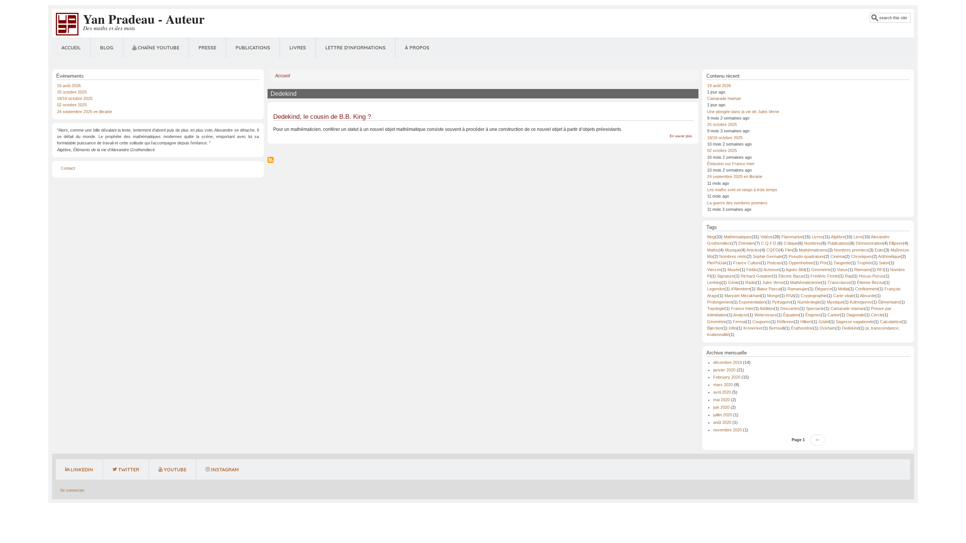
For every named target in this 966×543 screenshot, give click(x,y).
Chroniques (861, 256)
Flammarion (792, 237)
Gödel (823, 321)
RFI (880, 269)
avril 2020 (722, 392)
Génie (733, 282)
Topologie (715, 308)
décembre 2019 (727, 362)
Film (788, 250)
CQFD (772, 250)
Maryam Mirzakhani (742, 295)
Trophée (864, 263)
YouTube (175, 469)
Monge (773, 295)
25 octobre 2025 (72, 92)
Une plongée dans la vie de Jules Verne (743, 111)
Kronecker (753, 328)
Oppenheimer (801, 263)
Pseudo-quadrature (806, 256)
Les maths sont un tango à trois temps (742, 189)
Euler (879, 250)
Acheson (771, 269)
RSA (790, 295)
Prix (823, 263)
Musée (734, 269)
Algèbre (838, 237)
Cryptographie (814, 295)
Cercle (877, 315)
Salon (884, 263)
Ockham (827, 328)
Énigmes (813, 315)
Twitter (128, 469)
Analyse (740, 315)
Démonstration (869, 243)
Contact (68, 168)
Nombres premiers (851, 250)
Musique (732, 250)
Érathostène (802, 328)
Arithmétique (889, 256)
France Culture (747, 263)
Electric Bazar (791, 276)
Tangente (842, 263)
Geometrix (821, 269)
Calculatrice (890, 321)
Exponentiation (752, 302)
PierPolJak (717, 263)
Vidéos (766, 237)
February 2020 (726, 377)
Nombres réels (732, 256)
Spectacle (815, 308)
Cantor (834, 315)
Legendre (715, 289)
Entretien (746, 243)
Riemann (862, 269)
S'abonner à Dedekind (271, 160)
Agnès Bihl (795, 269)
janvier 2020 (724, 370)
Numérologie (808, 302)
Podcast (774, 263)
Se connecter (72, 490)
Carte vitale (843, 295)
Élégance (823, 289)
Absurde (867, 295)
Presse (207, 47)
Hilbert (806, 321)
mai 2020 (721, 399)
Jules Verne (773, 282)
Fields (751, 269)
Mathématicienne (805, 282)
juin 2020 (721, 407)
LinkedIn (82, 469)
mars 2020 (723, 384)
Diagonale (855, 315)
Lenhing (714, 282)
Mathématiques (738, 237)
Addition (767, 308)
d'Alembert (740, 289)
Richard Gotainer (756, 276)
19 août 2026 (69, 85)
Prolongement (719, 302)
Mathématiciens (813, 250)
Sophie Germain (767, 256)
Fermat (739, 321)
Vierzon (714, 269)
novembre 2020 (727, 430)
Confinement (866, 289)
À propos (417, 47)
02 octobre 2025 (72, 105)
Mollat (843, 289)
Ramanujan (798, 289)
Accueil (71, 47)
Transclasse (839, 282)
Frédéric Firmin (824, 276)
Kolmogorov (861, 302)
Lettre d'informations (355, 47)
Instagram (225, 469)
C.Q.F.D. (769, 243)
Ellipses (896, 243)
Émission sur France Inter (731, 163)
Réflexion (785, 321)
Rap (848, 276)
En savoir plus (681, 136)
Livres (297, 47)
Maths (712, 250)
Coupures (761, 321)
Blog (106, 47)
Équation (791, 315)
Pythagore (781, 302)
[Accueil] (67, 23)
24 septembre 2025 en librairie (84, 111)
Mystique (835, 302)
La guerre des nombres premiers (737, 203)
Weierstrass (765, 315)
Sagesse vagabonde (855, 321)
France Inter (742, 308)
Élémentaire (889, 302)
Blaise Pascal (769, 289)
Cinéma (837, 256)
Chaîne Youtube (158, 47)
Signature (725, 276)
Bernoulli (776, 328)
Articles (753, 250)
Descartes (790, 308)
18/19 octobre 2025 (74, 98)
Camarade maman (724, 98)
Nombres (812, 243)
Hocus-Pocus (871, 276)
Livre (858, 237)
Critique (791, 243)
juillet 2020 (722, 415)
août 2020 (722, 422)
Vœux (842, 269)
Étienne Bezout (870, 282)
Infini (733, 328)
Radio (750, 282)
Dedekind (850, 328)
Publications (252, 47)
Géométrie (716, 321)
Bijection (714, 328)
